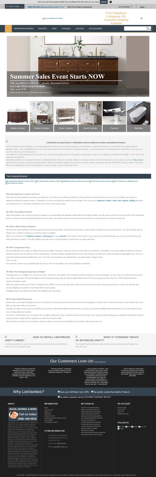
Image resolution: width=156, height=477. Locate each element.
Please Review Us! (100, 362)
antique (38, 236)
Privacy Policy (49, 416)
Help (46, 407)
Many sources (138, 160)
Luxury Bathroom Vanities (91, 426)
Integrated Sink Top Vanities (91, 434)
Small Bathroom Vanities (90, 410)
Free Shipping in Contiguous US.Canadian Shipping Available (116, 18)
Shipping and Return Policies (55, 418)
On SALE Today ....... (14, 6)
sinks (114, 200)
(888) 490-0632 (34, 7)
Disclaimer (48, 420)
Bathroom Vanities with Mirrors (93, 432)
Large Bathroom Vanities (90, 414)
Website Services (131, 475)
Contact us (48, 410)
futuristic (63, 236)
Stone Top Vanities (88, 420)
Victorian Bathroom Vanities (92, 418)
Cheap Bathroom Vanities (90, 424)
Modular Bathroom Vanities (91, 416)
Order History (123, 414)
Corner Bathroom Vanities (91, 422)
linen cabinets (123, 200)
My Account (122, 407)
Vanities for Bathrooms (90, 407)
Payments (47, 414)
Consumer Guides (51, 422)
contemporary (47, 236)
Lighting (79, 29)
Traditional (30, 236)
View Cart (121, 410)
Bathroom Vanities (24, 29)
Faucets (42, 29)
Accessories (95, 29)
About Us (47, 412)
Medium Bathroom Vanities (91, 412)
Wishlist (121, 412)
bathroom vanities (104, 200)
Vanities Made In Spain (89, 428)
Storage (65, 29)
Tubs (54, 29)
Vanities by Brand (87, 430)
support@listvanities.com (53, 7)
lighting (132, 200)
